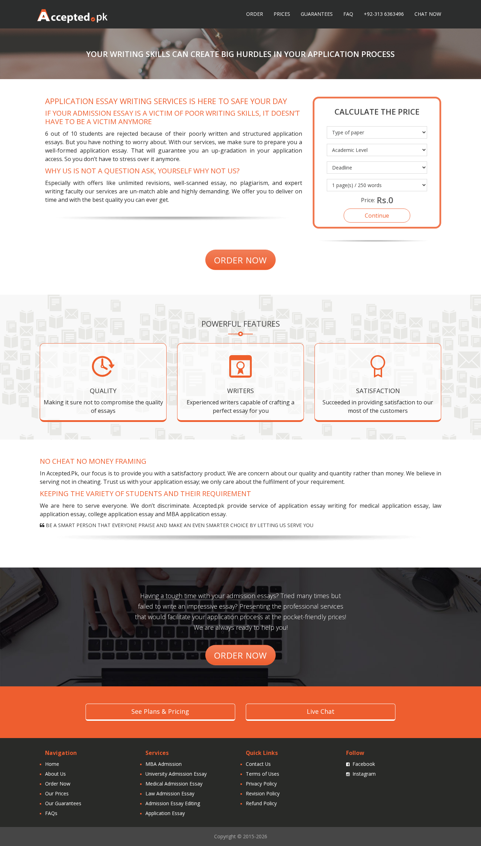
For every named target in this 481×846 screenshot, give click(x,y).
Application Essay (165, 813)
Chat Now (427, 14)
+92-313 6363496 (384, 14)
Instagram (364, 773)
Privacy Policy (261, 783)
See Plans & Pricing (160, 711)
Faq (348, 14)
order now (240, 260)
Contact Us (258, 764)
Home (52, 764)
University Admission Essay (176, 773)
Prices (282, 14)
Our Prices (57, 793)
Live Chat (321, 711)
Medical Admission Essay (173, 783)
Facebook (363, 764)
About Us (55, 773)
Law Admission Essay (169, 793)
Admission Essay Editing (172, 803)
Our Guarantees (63, 803)
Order (254, 14)
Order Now (57, 783)
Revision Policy (263, 793)
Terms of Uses (262, 773)
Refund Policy (261, 803)
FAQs (51, 813)
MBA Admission (163, 764)
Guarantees (317, 14)
